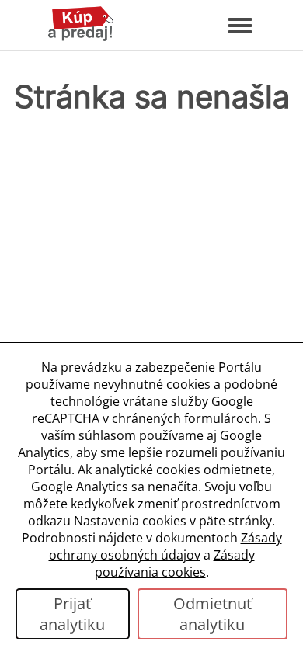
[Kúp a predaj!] (81, 38)
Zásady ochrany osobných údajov (165, 546)
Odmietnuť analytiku (212, 614)
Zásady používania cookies (175, 563)
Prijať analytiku (72, 614)
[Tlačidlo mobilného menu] (240, 25)
